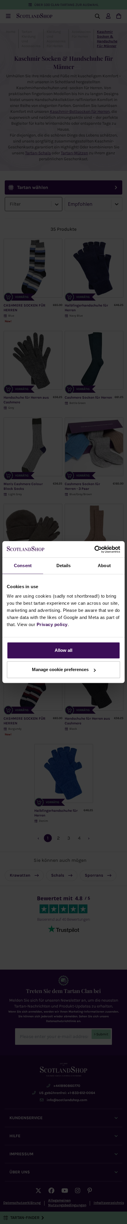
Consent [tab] (23, 565)
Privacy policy (52, 624)
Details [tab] (63, 565)
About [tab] (104, 565)
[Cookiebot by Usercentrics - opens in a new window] (94, 549)
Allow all (63, 650)
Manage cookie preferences (60, 669)
